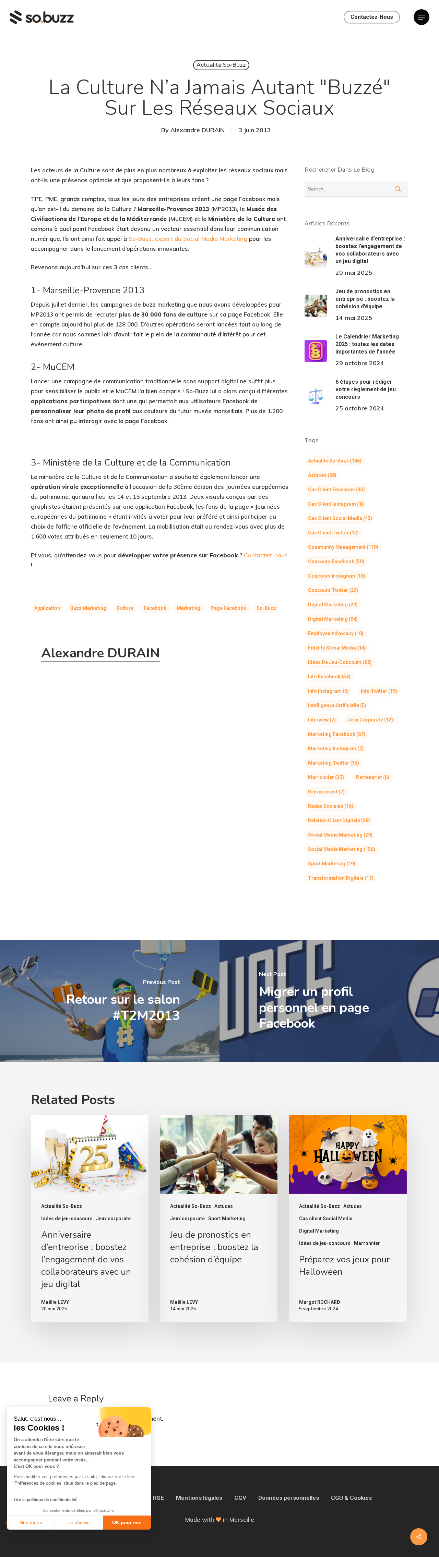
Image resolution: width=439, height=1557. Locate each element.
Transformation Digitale (340, 878)
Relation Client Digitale (339, 820)
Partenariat (372, 777)
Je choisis (79, 1522)
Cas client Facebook (336, 489)
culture (125, 608)
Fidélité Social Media (337, 648)
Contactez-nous (266, 555)
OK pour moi (127, 1522)
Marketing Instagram (336, 748)
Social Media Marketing (340, 835)
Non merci (31, 1522)
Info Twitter (379, 691)
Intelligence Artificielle (337, 705)
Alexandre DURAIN (197, 130)
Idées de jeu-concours (340, 662)
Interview (322, 719)
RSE (158, 1497)
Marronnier (326, 777)
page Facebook (228, 608)
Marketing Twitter (333, 763)
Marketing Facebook (336, 734)
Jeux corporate (370, 719)
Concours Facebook (336, 561)
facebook (155, 608)
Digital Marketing (333, 604)
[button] (421, 17)
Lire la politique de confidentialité (46, 1499)
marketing (188, 608)
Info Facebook (329, 676)
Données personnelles (288, 1497)
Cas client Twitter (333, 532)
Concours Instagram (336, 576)
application (47, 608)
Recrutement (326, 791)
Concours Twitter (333, 590)
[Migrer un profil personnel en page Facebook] (329, 1001)
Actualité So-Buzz (221, 65)
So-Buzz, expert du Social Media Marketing (188, 238)
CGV (240, 1497)
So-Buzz (266, 608)
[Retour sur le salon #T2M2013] (110, 1001)
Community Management (343, 547)
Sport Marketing (331, 863)
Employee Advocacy (336, 633)
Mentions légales (199, 1497)
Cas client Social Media (340, 518)
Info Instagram (328, 691)
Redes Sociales (330, 806)
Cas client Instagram (335, 504)
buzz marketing (88, 608)
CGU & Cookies (351, 1497)
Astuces (322, 475)
